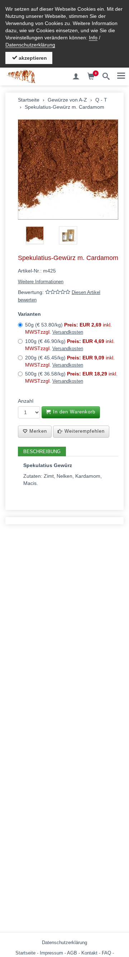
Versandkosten (67, 332)
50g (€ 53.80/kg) (68, 328)
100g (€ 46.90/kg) (70, 344)
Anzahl (25, 401)
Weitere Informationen (40, 281)
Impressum (51, 953)
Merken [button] (37, 431)
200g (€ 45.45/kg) (70, 361)
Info (93, 37)
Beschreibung (42, 451)
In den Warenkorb (73, 411)
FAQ (106, 953)
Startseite (25, 953)
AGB (72, 953)
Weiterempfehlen (84, 431)
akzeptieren (32, 58)
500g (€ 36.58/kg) (71, 377)
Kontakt (89, 953)
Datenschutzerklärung (30, 45)
